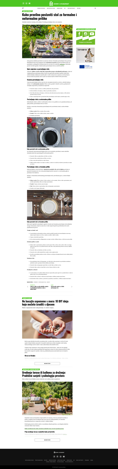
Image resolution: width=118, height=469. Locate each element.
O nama (91, 460)
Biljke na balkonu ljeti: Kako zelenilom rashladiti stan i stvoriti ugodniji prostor (44, 428)
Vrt (65, 8)
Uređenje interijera (41, 8)
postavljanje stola (42, 282)
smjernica (62, 64)
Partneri (78, 8)
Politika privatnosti (69, 461)
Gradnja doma (59, 8)
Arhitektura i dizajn (51, 8)
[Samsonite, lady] (85, 62)
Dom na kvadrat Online (29, 460)
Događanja (87, 460)
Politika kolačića (60, 461)
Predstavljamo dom (39, 460)
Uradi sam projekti (71, 8)
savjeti (48, 282)
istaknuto (36, 282)
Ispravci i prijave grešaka (51, 461)
